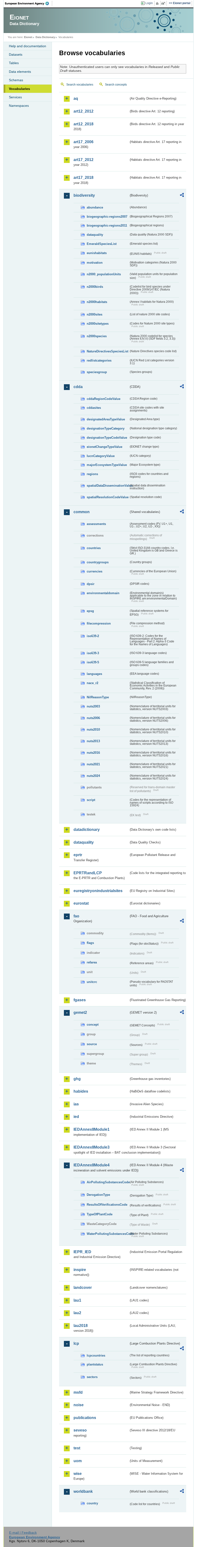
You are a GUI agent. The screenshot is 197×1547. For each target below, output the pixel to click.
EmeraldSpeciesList (102, 244)
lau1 (77, 1300)
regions (92, 474)
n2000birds (95, 287)
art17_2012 (83, 160)
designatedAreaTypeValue (106, 419)
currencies (94, 571)
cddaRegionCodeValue (103, 399)
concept (92, 1024)
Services (15, 97)
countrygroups (98, 562)
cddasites (94, 408)
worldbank (83, 1491)
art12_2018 (83, 124)
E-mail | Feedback (23, 1532)
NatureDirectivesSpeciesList (107, 351)
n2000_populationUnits (104, 274)
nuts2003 (93, 706)
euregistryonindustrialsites (98, 891)
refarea (92, 962)
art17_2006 (83, 142)
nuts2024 (93, 776)
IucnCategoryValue (101, 456)
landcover (83, 1287)
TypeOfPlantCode (99, 1214)
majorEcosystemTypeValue (107, 465)
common (82, 512)
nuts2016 (93, 752)
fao (76, 916)
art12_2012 (83, 111)
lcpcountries (96, 1355)
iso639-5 (93, 662)
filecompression (99, 623)
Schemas (16, 80)
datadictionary (87, 829)
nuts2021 (93, 764)
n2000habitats (97, 302)
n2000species (97, 336)
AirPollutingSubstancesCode (108, 1182)
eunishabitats (97, 253)
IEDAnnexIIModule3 (92, 1147)
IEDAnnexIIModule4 (92, 1165)
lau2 (77, 1313)
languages (94, 674)
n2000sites (94, 314)
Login (149, 3)
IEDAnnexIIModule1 (92, 1129)
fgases (80, 1000)
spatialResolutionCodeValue (108, 497)
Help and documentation (27, 46)
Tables (14, 63)
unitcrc (92, 982)
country (92, 1503)
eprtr (78, 855)
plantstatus (95, 1364)
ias (76, 1104)
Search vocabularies (79, 84)
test (77, 1448)
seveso (80, 1430)
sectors (92, 1377)
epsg (90, 611)
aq (76, 98)
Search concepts (116, 84)
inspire (80, 1270)
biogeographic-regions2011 (107, 225)
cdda (78, 387)
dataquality (95, 234)
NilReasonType (98, 697)
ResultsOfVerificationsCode (107, 1204)
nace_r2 (92, 683)
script (91, 800)
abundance (95, 207)
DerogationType (98, 1195)
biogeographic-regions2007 (107, 216)
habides (81, 1091)
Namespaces (19, 106)
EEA (28, 3)
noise (79, 1405)
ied (76, 1117)
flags (90, 943)
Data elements (20, 72)
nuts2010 (93, 729)
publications (85, 1418)
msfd (78, 1392)
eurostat (81, 903)
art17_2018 (83, 177)
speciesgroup (97, 372)
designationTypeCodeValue (107, 437)
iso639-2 (93, 636)
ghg (77, 1079)
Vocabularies (19, 89)
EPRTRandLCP (88, 873)
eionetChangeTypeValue (104, 447)
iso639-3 (93, 653)
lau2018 (81, 1326)
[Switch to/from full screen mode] (164, 3)
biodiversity (84, 195)
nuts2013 (93, 741)
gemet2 (80, 1012)
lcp (76, 1343)
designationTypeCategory (105, 428)
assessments (96, 524)
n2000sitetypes (98, 323)
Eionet (28, 37)
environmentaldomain (103, 593)
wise (78, 1474)
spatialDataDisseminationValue (108, 485)
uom (78, 1461)
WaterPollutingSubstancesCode (108, 1234)
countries (94, 548)
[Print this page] (158, 3)
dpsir (90, 584)
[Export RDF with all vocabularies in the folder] (182, 196)
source (92, 1044)
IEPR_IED (82, 1252)
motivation (95, 262)
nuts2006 (93, 718)
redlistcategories (99, 360)
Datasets (15, 54)
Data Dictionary (45, 37)
